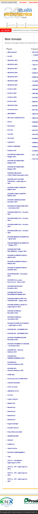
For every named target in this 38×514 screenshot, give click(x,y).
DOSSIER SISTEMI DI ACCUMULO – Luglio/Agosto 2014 (18, 324)
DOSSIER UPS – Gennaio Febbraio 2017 (15, 351)
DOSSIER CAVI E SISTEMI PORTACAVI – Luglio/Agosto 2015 (16, 181)
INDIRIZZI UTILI (13, 391)
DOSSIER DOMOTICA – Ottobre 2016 (17, 232)
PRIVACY (10, 440)
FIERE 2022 (10, 374)
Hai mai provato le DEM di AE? (17, 378)
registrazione (12, 448)
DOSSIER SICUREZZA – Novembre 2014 (14, 312)
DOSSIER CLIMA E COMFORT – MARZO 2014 (17, 188)
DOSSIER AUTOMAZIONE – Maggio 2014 (16, 155)
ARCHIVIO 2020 (12, 81)
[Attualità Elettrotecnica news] (17, 17)
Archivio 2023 (11, 93)
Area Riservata (12, 109)
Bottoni (10, 130)
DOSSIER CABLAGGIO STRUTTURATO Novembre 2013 (17, 174)
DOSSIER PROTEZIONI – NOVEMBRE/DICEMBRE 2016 (16, 293)
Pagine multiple (12, 424)
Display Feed (11, 150)
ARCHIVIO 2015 (12, 60)
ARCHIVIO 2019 (12, 77)
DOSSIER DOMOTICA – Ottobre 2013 (17, 213)
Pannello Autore (13, 428)
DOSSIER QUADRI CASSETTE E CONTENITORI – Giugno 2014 (17, 299)
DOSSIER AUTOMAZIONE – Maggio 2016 (16, 168)
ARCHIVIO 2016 (12, 64)
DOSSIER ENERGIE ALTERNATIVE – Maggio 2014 (18, 244)
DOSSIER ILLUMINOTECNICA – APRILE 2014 (17, 256)
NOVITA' (35, 130)
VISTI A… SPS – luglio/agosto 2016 (17, 474)
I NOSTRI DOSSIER (13, 383)
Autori (9, 122)
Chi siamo (23, 2)
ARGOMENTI (11, 113)
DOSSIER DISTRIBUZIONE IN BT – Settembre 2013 (17, 207)
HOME (4, 25)
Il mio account (12, 387)
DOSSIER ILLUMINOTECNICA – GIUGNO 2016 (17, 269)
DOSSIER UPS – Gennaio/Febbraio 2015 (15, 363)
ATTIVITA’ (21, 25)
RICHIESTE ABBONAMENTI (16, 452)
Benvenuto (11, 126)
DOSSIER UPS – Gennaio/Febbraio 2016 (15, 369)
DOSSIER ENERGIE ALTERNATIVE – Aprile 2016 (18, 238)
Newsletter (11, 407)
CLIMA (34, 69)
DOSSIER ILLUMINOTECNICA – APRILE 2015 (17, 262)
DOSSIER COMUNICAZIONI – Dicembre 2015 (16, 201)
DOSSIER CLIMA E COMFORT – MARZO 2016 (17, 195)
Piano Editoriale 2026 (14, 432)
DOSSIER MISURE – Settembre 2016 (17, 275)
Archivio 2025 (11, 101)
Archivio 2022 (11, 89)
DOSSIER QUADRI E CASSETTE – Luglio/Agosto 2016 (17, 306)
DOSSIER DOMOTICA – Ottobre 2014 (17, 219)
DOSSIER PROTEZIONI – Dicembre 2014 (15, 287)
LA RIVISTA (12, 25)
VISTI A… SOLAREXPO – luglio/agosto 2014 (15, 461)
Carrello (10, 134)
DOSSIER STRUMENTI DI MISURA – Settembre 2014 (18, 345)
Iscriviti (10, 395)
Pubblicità (10, 444)
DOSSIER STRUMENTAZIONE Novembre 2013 (16, 339)
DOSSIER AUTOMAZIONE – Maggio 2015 (16, 162)
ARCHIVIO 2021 (12, 85)
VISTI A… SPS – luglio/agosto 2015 (17, 480)
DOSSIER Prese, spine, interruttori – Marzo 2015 (16, 281)
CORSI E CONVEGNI (13, 146)
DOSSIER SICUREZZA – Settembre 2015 (14, 318)
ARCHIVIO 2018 (12, 72)
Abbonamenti (12, 52)
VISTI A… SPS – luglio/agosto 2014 (17, 468)
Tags (9, 456)
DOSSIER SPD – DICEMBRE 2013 (17, 329)
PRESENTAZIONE (12, 436)
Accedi (9, 56)
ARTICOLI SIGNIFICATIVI (15, 118)
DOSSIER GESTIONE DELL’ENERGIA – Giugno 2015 (16, 250)
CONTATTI (11, 142)
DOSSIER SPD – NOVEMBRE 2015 (17, 333)
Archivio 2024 (11, 97)
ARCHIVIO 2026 (12, 105)
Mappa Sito (11, 403)
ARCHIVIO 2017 (12, 68)
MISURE (34, 105)
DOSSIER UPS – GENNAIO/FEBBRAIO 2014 (15, 357)
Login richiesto (12, 399)
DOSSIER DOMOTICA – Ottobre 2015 (17, 225)
